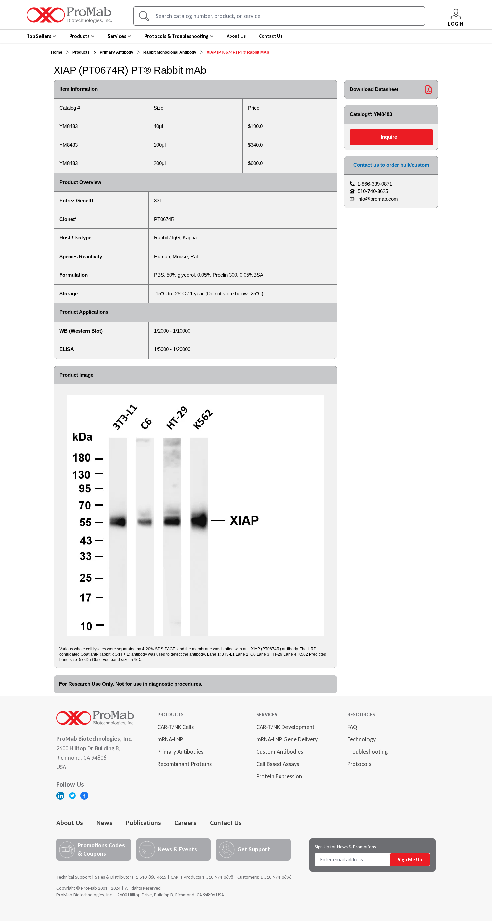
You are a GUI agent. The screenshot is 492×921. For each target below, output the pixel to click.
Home (56, 52)
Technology (361, 739)
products (81, 52)
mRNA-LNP (170, 739)
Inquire (389, 137)
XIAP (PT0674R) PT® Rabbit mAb (238, 52)
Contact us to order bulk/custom (391, 165)
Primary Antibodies (180, 751)
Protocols (359, 764)
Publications (143, 823)
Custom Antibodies (279, 751)
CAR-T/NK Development (285, 727)
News (104, 823)
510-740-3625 (373, 191)
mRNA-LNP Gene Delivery (287, 739)
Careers (185, 823)
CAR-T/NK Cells (175, 727)
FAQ (352, 727)
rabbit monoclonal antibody (169, 52)
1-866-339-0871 (374, 184)
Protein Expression (279, 776)
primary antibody (116, 52)
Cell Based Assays (277, 764)
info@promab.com (377, 199)
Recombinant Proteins (184, 764)
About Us (69, 823)
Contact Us (226, 823)
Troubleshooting (367, 751)
